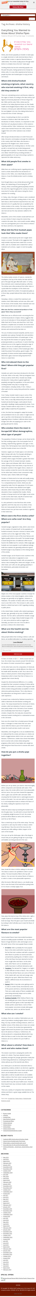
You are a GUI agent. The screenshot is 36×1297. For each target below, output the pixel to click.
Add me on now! (18, 654)
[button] (18, 642)
